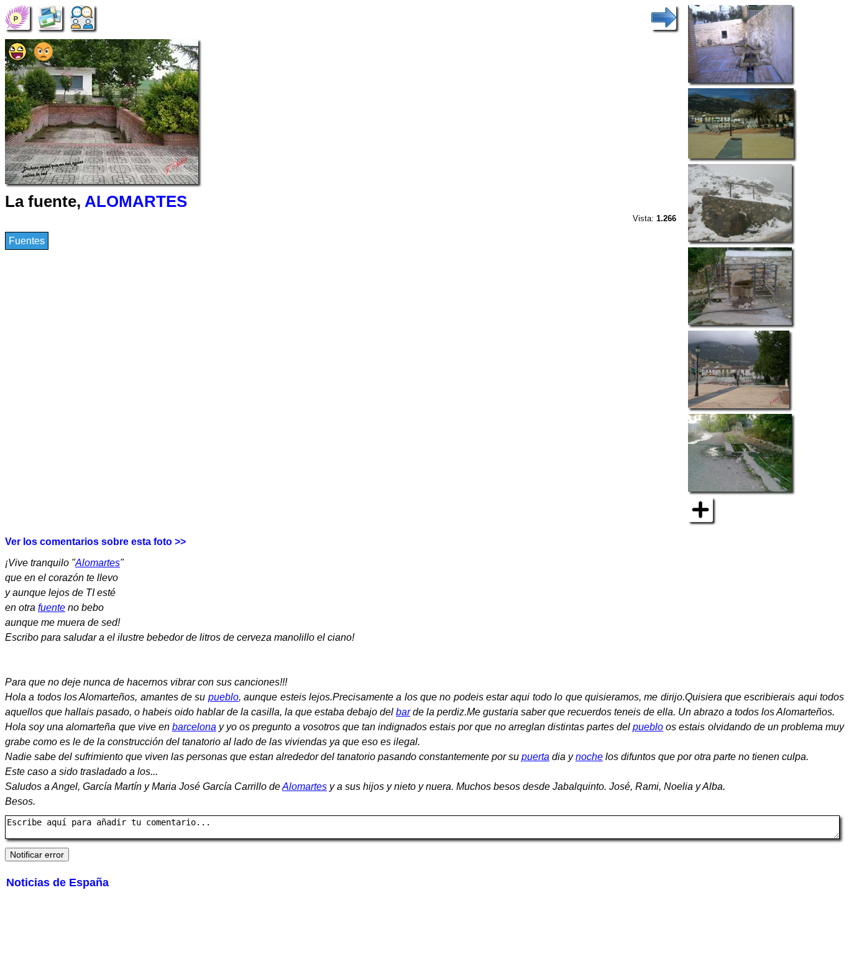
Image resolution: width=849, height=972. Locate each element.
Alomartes (97, 562)
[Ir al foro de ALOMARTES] (82, 16)
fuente (51, 607)
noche (589, 756)
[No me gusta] (43, 57)
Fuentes (27, 241)
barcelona (194, 727)
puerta (535, 756)
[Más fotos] (700, 508)
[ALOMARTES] (17, 16)
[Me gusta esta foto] (17, 57)
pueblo (223, 697)
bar (403, 712)
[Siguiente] (663, 16)
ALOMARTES (136, 201)
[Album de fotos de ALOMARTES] (49, 16)
